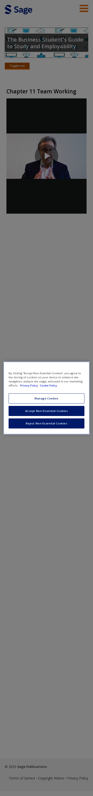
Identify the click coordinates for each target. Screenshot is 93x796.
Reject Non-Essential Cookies (46, 423)
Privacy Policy (29, 385)
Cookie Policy (48, 385)
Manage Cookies (46, 398)
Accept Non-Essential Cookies (46, 411)
